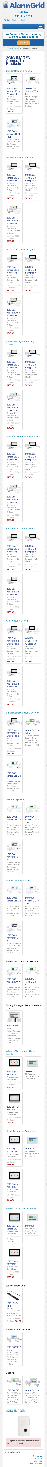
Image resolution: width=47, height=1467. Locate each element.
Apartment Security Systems (20, 528)
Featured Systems (15, 799)
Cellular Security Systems (19, 70)
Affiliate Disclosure (34, 1463)
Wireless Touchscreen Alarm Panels (20, 1052)
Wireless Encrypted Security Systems (20, 343)
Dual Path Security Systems (20, 157)
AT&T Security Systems (18, 620)
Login (23, 20)
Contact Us (37, 1456)
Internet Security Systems (19, 880)
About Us (38, 1458)
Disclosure (38, 1461)
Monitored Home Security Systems (23, 436)
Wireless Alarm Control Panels (21, 1208)
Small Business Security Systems (22, 712)
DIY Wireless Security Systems (21, 249)
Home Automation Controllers (21, 1131)
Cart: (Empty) (11, 20)
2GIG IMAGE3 (13, 48)
